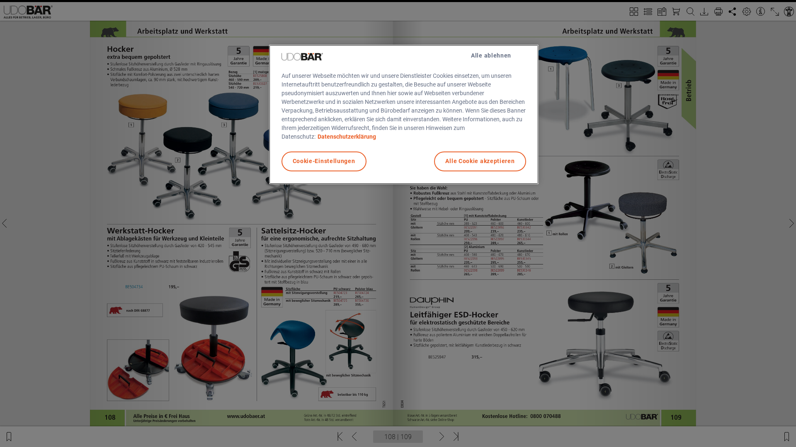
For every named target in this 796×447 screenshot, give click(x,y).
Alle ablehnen (491, 55)
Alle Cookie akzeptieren (479, 161)
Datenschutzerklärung (347, 136)
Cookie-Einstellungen (324, 161)
